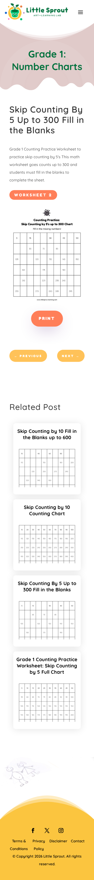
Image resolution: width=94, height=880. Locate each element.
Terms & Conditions (19, 845)
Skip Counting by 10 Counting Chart (47, 510)
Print (47, 318)
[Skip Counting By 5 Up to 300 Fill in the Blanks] (47, 638)
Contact (78, 841)
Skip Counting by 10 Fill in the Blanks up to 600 (47, 434)
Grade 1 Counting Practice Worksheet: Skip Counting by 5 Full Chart (46, 665)
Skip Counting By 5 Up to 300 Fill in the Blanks (47, 586)
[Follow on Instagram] (61, 830)
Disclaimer (58, 841)
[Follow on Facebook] (33, 830)
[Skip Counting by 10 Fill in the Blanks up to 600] (47, 485)
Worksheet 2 (33, 195)
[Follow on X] (47, 830)
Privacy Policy (39, 845)
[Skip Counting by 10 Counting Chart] (47, 561)
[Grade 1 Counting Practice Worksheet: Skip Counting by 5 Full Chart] (47, 720)
